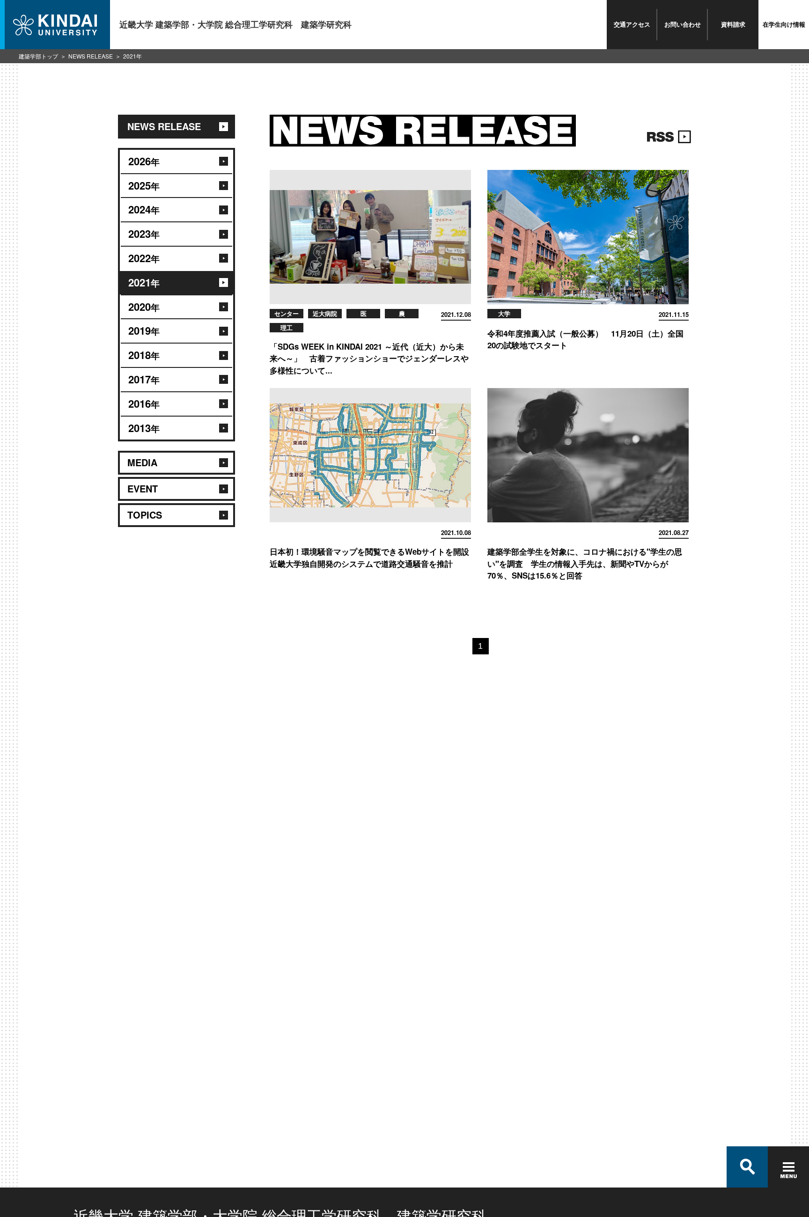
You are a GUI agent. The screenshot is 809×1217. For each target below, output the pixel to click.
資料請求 (733, 24)
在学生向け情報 (784, 24)
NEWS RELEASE (90, 56)
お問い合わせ (682, 24)
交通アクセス (632, 24)
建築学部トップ (38, 56)
